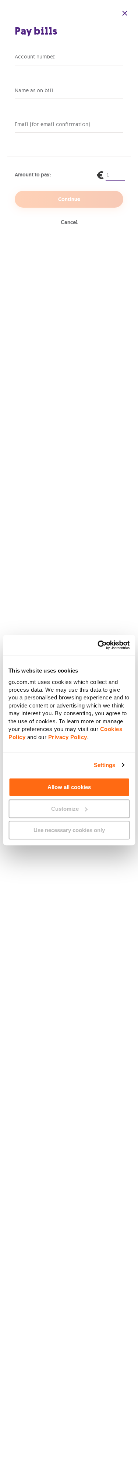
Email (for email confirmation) (52, 124)
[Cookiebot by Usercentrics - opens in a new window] (98, 645)
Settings (105, 765)
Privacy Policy (67, 737)
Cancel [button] (69, 222)
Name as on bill (34, 90)
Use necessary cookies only (69, 830)
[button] (124, 13)
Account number (35, 56)
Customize (65, 809)
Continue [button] (69, 199)
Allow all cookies (69, 787)
